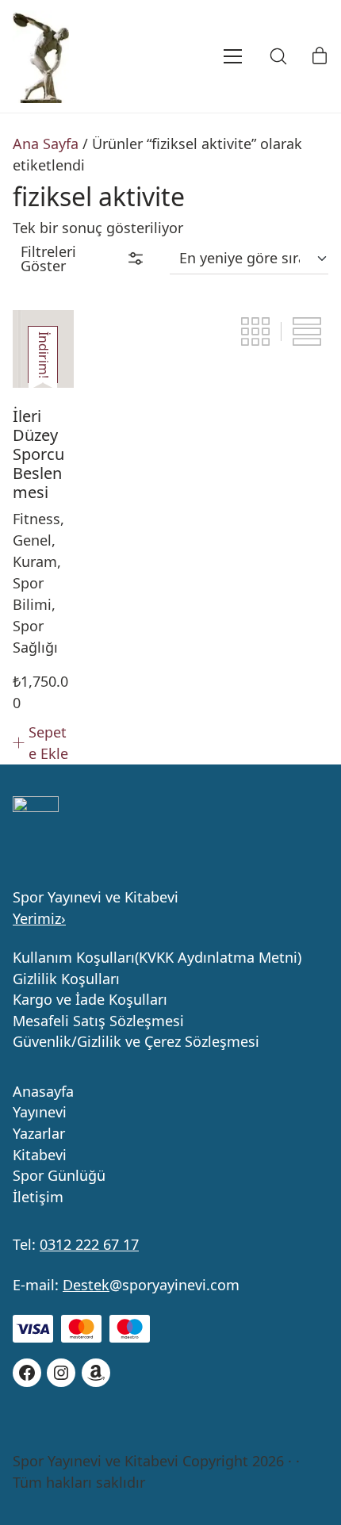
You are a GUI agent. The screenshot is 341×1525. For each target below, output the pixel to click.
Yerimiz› (39, 918)
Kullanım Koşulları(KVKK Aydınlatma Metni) (157, 958)
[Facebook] (27, 1372)
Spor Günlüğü (59, 1176)
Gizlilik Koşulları (66, 979)
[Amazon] (96, 1372)
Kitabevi (40, 1155)
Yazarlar (39, 1134)
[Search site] (278, 56)
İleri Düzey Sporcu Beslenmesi (38, 454)
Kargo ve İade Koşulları (90, 1000)
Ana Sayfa (46, 143)
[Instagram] (61, 1372)
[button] (82, 258)
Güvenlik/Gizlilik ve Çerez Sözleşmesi (136, 1042)
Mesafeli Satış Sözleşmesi (98, 1021)
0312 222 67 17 (89, 1244)
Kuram (35, 561)
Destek (86, 1284)
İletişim (38, 1197)
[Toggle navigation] (211, 56)
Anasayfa (43, 1092)
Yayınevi (40, 1112)
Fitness (36, 518)
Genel (32, 540)
